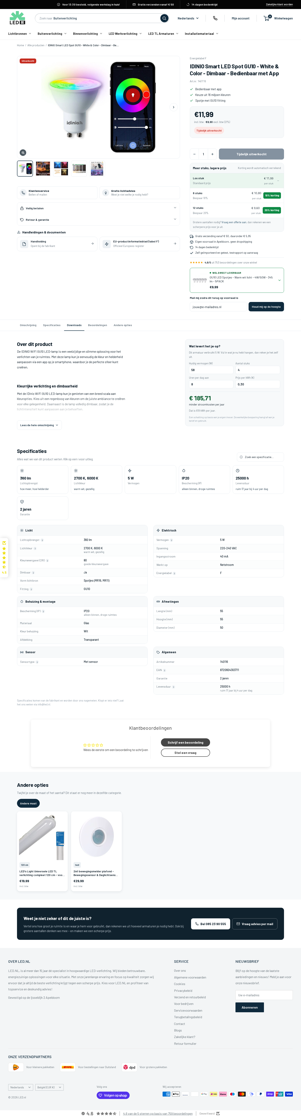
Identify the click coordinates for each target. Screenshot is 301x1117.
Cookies (179, 984)
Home (20, 45)
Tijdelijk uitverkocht (251, 154)
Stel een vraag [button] (185, 752)
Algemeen (169, 652)
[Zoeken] (164, 18)
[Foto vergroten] (98, 107)
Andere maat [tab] (28, 803)
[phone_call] (215, 18)
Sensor (30, 652)
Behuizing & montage (40, 601)
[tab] (25, 169)
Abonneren (250, 1007)
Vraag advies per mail (257, 924)
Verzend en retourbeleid (190, 997)
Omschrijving (28, 325)
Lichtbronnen (17, 33)
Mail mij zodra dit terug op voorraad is (214, 298)
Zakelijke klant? (184, 1037)
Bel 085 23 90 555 (213, 924)
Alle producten (35, 45)
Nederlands (17, 1087)
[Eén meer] (212, 154)
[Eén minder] (194, 154)
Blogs (178, 1030)
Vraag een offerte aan (234, 222)
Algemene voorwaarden (190, 977)
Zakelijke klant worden (279, 4)
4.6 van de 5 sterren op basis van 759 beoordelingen (158, 1113)
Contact (179, 1024)
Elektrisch (169, 530)
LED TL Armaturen (161, 33)
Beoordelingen (97, 325)
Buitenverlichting (50, 33)
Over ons (180, 970)
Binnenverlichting (85, 33)
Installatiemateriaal (199, 33)
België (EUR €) (45, 1087)
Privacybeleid (183, 990)
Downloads (74, 325)
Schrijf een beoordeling (185, 742)
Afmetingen (170, 601)
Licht (29, 530)
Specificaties (51, 325)
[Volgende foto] (174, 107)
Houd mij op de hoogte (266, 306)
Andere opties (123, 325)
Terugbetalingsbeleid (188, 1017)
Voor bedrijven (184, 1004)
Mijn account (241, 18)
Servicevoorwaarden (188, 1010)
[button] (4, 557)
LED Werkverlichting (123, 33)
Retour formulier (185, 1043)
